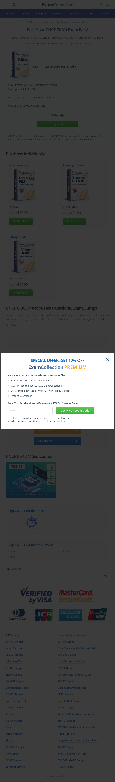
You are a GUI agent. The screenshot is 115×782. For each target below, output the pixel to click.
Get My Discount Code (75, 410)
